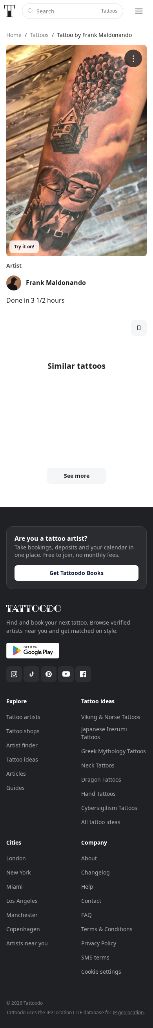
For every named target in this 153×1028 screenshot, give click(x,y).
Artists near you (27, 943)
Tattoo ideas (22, 759)
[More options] (133, 58)
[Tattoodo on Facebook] (83, 674)
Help (87, 886)
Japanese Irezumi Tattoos (104, 733)
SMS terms (95, 957)
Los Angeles (22, 900)
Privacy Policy (98, 943)
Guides (15, 787)
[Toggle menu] (139, 11)
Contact (91, 900)
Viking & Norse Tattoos (110, 717)
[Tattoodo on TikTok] (31, 674)
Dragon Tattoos (101, 779)
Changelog (95, 872)
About (89, 858)
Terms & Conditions (107, 929)
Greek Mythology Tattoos (113, 751)
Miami (14, 886)
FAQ (86, 915)
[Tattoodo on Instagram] (14, 674)
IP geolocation (128, 1012)
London (16, 858)
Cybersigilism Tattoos (109, 808)
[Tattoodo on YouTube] (66, 674)
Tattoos (109, 10)
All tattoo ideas (100, 822)
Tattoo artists (23, 717)
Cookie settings (101, 971)
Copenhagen (23, 929)
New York (18, 872)
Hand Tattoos (98, 793)
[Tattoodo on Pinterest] (48, 674)
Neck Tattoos (98, 765)
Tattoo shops (23, 731)
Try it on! (24, 246)
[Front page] (9, 11)
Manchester (22, 915)
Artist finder (22, 745)
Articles (16, 773)
